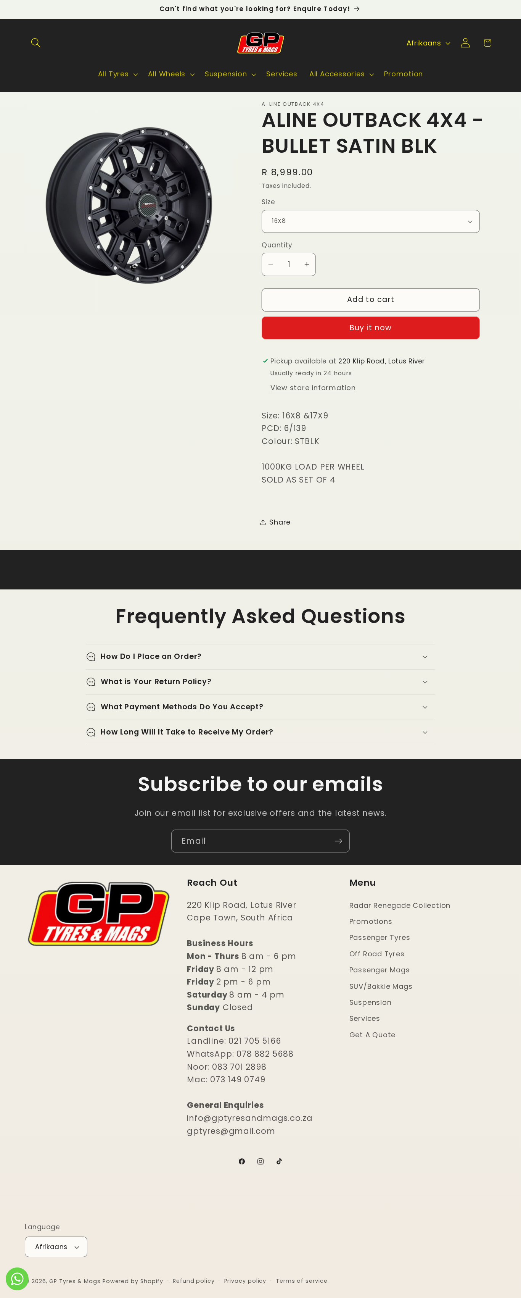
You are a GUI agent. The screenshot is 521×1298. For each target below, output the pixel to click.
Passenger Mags (379, 970)
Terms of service (302, 1281)
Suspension (370, 1002)
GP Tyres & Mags (75, 1281)
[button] (36, 43)
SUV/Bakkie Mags (381, 986)
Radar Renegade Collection (400, 905)
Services (364, 1018)
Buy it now (371, 328)
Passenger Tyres (379, 937)
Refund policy (194, 1281)
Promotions (370, 921)
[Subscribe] (338, 841)
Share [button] (280, 522)
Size (268, 202)
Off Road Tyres (377, 954)
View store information (313, 387)
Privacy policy (245, 1281)
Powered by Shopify (133, 1281)
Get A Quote (372, 1035)
